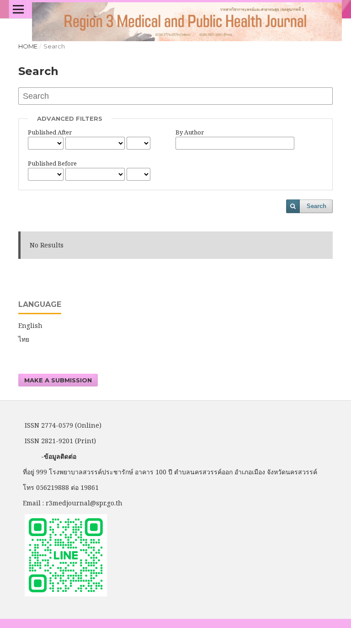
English (30, 325)
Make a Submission (58, 380)
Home (27, 46)
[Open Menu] (18, 9)
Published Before (52, 163)
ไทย (23, 339)
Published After (50, 132)
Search (316, 206)
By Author (190, 132)
